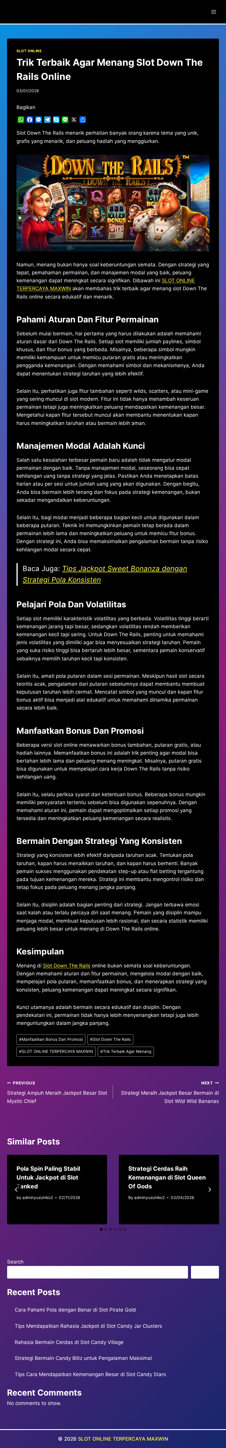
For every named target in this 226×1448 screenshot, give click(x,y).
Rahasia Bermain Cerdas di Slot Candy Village (69, 1342)
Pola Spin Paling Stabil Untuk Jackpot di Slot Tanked (48, 1177)
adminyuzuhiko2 (37, 1197)
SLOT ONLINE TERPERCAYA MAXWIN (56, 1051)
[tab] (101, 1229)
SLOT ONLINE (29, 51)
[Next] (209, 1190)
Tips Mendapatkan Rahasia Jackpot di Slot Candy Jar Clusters (88, 1326)
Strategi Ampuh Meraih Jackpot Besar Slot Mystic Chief (57, 1092)
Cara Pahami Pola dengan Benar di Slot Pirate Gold (75, 1310)
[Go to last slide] (16, 1190)
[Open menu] (213, 11)
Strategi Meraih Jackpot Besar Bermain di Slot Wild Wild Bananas (170, 1092)
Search (15, 1262)
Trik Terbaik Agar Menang (125, 1051)
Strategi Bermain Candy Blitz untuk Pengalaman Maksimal (83, 1358)
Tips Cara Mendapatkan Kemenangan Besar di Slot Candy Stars (90, 1374)
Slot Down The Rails (66, 966)
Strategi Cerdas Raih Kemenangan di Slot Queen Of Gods (167, 1177)
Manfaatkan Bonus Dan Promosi (51, 1039)
